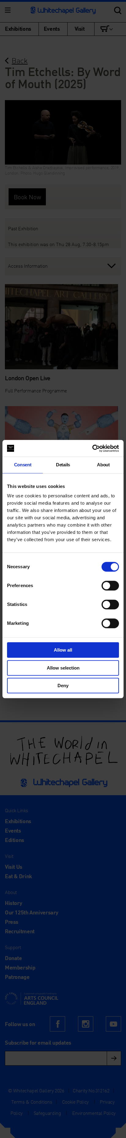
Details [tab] (63, 464)
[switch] (110, 585)
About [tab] (103, 464)
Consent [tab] (22, 464)
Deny (63, 685)
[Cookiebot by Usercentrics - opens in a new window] (92, 448)
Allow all (63, 650)
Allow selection (63, 667)
